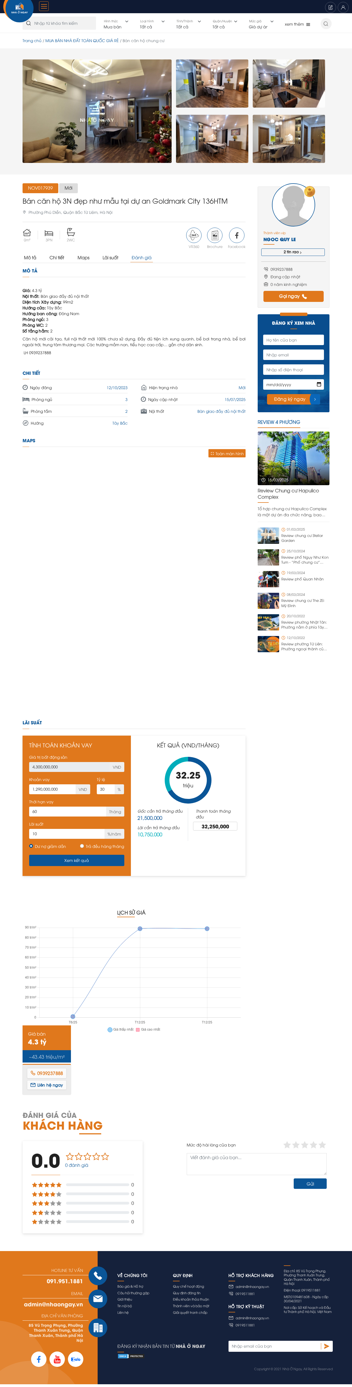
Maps (83, 257)
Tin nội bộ (124, 1305)
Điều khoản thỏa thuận (191, 1299)
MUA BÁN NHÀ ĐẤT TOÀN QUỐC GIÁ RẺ (82, 40)
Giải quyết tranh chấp (190, 1312)
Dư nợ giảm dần (50, 846)
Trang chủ (32, 40)
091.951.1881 (65, 1280)
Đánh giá (142, 257)
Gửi (310, 1184)
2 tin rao (291, 251)
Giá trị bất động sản (48, 757)
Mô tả (30, 257)
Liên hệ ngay (50, 1084)
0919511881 (245, 1293)
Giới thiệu (124, 1299)
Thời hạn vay (41, 801)
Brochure (214, 246)
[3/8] (212, 139)
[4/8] (289, 83)
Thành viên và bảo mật (191, 1305)
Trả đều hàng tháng (105, 846)
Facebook (237, 246)
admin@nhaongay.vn (53, 1303)
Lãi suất (110, 257)
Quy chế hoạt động (188, 1286)
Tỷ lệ (101, 779)
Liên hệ (123, 1312)
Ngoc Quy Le (279, 239)
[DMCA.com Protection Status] (225, 1356)
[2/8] (212, 83)
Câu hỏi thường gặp (133, 1292)
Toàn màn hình (230, 453)
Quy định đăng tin (186, 1292)
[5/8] (289, 139)
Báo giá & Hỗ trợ (130, 1286)
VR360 (194, 246)
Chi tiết (57, 257)
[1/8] (97, 111)
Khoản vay (39, 779)
